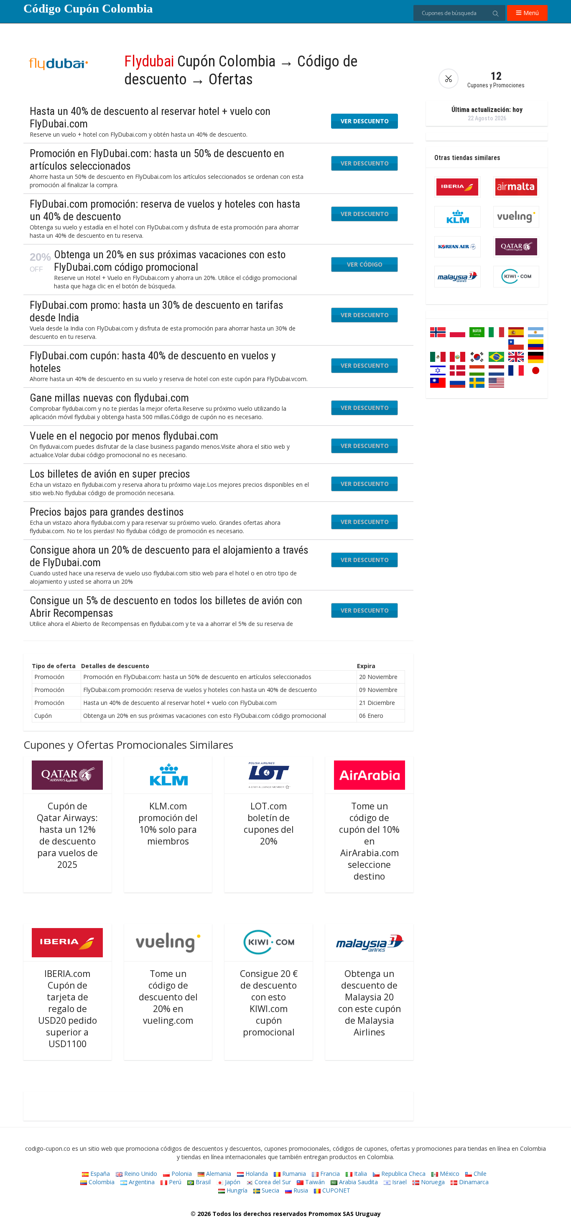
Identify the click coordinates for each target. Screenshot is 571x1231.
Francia (329, 1174)
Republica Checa (403, 1174)
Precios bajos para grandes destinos (107, 512)
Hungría (236, 1190)
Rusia (300, 1190)
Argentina (141, 1182)
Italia (359, 1174)
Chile (479, 1174)
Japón (231, 1182)
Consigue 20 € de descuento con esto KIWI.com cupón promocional (269, 1003)
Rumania (293, 1174)
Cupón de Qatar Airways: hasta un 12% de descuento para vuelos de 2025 (67, 835)
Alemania (217, 1174)
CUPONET (335, 1190)
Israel (398, 1182)
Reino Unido (139, 1174)
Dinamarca (473, 1182)
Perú (174, 1182)
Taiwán (314, 1182)
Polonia (181, 1174)
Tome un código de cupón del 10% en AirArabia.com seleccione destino (369, 841)
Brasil (202, 1182)
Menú (530, 13)
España (99, 1174)
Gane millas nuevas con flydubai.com (109, 398)
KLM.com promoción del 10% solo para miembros (168, 823)
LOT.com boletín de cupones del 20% (269, 823)
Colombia (101, 1182)
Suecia (269, 1190)
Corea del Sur (272, 1182)
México (448, 1174)
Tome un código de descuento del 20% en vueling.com (168, 997)
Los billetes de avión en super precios (110, 474)
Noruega (432, 1182)
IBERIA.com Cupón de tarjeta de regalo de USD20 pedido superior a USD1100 (67, 1009)
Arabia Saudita (357, 1182)
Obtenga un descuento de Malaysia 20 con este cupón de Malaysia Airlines (369, 1003)
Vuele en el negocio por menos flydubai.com (124, 436)
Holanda (256, 1174)
